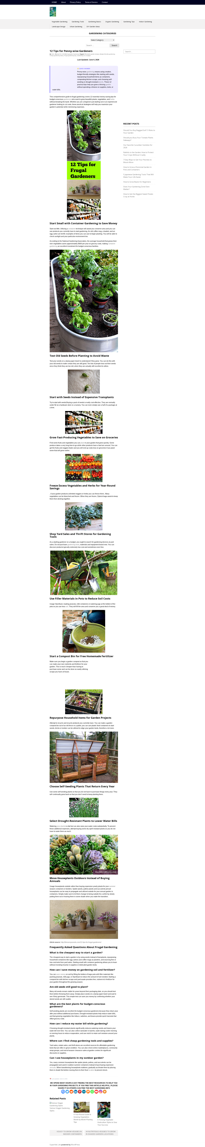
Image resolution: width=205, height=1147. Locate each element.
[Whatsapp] (92, 1091)
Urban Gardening (76, 26)
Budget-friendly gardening (107, 54)
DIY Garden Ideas (93, 26)
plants (101, 82)
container (71, 229)
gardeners (67, 99)
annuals (53, 1067)
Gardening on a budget (84, 55)
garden (108, 84)
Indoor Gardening (145, 22)
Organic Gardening (112, 22)
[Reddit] (71, 1091)
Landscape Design (58, 26)
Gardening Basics (94, 22)
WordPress (75, 1144)
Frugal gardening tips (70, 55)
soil (66, 606)
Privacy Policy (75, 2)
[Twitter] (67, 1091)
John (52, 54)
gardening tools (73, 544)
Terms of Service (91, 2)
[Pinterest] (80, 1091)
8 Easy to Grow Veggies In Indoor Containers (69, 1133)
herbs (112, 99)
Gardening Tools (78, 22)
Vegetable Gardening (59, 22)
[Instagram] (100, 1091)
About (63, 2)
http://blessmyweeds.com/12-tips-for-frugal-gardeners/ (81, 942)
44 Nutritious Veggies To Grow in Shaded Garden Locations (101, 1133)
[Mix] (88, 1091)
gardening (90, 72)
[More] (105, 1091)
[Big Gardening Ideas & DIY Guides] (53, 15)
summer (112, 886)
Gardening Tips (129, 22)
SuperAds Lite (55, 1144)
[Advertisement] (63, 72)
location (91, 1070)
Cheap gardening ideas (56, 55)
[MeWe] (84, 1091)
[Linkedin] (75, 1091)
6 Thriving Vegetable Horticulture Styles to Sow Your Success (107, 1122)
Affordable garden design (91, 54)
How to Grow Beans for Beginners (137, 182)
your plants (61, 826)
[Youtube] (96, 1091)
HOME (54, 2)
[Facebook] (63, 1091)
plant (82, 443)
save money (60, 974)
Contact (105, 2)
